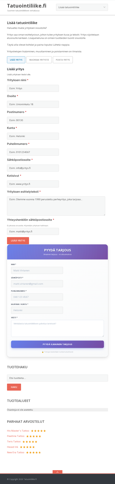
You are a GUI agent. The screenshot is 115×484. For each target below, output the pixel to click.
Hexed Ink (12, 446)
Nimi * (13, 264)
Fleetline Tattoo (15, 436)
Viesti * (14, 318)
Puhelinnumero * (19, 291)
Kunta (12, 128)
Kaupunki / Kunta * (19, 304)
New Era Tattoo (15, 452)
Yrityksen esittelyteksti (24, 191)
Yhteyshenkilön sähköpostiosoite (30, 219)
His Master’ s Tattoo (18, 430)
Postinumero (17, 112)
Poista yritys (63, 59)
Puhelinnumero (18, 144)
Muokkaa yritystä (39, 59)
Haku (14, 387)
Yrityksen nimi (17, 80)
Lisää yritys (16, 59)
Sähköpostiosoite (20, 159)
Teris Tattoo (14, 441)
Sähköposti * (17, 278)
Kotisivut (14, 175)
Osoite (12, 96)
